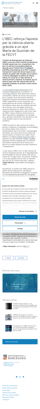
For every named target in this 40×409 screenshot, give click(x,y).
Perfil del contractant (10, 385)
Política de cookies (9, 392)
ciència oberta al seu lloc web (23, 137)
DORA (25, 139)
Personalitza (19, 223)
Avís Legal (6, 390)
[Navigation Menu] (37, 3)
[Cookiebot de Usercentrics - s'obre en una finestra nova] (29, 179)
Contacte (5, 399)
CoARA (32, 139)
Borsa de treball (8, 397)
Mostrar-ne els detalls (26, 211)
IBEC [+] (26, 246)
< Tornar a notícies (8, 8)
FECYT (14, 94)
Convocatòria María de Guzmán (17, 90)
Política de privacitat (9, 388)
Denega (20, 229)
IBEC (5, 62)
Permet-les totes (20, 217)
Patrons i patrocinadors (10, 395)
